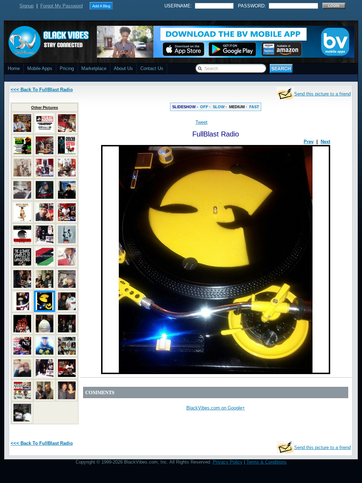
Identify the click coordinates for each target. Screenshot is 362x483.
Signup (26, 5)
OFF (204, 107)
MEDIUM (237, 107)
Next (325, 141)
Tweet (201, 122)
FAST (254, 107)
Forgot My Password (61, 5)
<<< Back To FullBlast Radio (42, 89)
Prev (309, 141)
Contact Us (151, 68)
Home (14, 68)
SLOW (218, 107)
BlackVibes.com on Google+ (215, 408)
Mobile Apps (39, 68)
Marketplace (93, 68)
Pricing (67, 68)
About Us (123, 68)
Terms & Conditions (266, 462)
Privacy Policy (228, 462)
